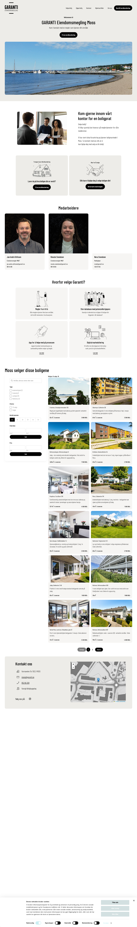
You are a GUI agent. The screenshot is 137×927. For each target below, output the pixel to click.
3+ (28, 420)
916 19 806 (53, 267)
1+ (17, 420)
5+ (38, 420)
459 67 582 (97, 267)
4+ (33, 420)
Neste (99, 650)
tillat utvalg (115, 908)
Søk (26, 437)
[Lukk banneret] (134, 900)
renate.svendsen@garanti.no (59, 264)
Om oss (110, 8)
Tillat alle (115, 902)
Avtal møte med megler (95, 187)
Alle (12, 420)
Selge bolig (69, 8)
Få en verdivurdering (68, 35)
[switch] (58, 923)
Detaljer (106, 923)
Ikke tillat (115, 914)
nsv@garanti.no (99, 264)
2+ (22, 420)
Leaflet (117, 701)
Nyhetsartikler (99, 8)
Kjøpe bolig (79, 8)
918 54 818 (9, 267)
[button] (98, 680)
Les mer (41, 353)
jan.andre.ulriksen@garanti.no (16, 264)
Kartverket (122, 701)
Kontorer (88, 8)
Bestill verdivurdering (123, 8)
